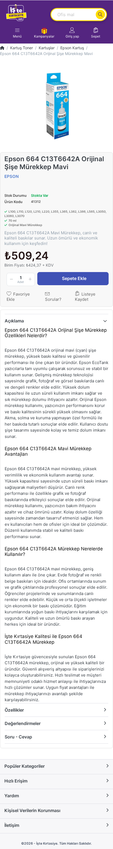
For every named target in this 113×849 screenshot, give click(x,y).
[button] (72, 32)
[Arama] (100, 14)
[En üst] (2, 48)
